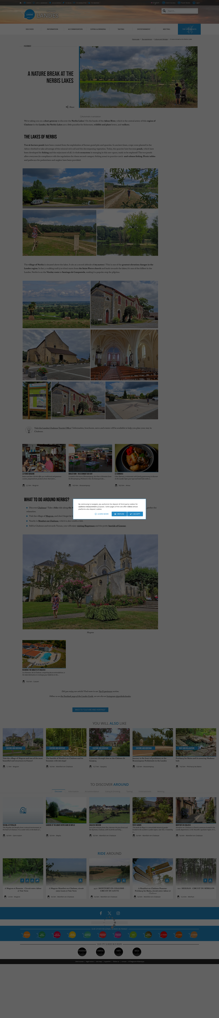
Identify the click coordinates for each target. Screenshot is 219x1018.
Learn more (103, 514)
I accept (136, 514)
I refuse (120, 514)
